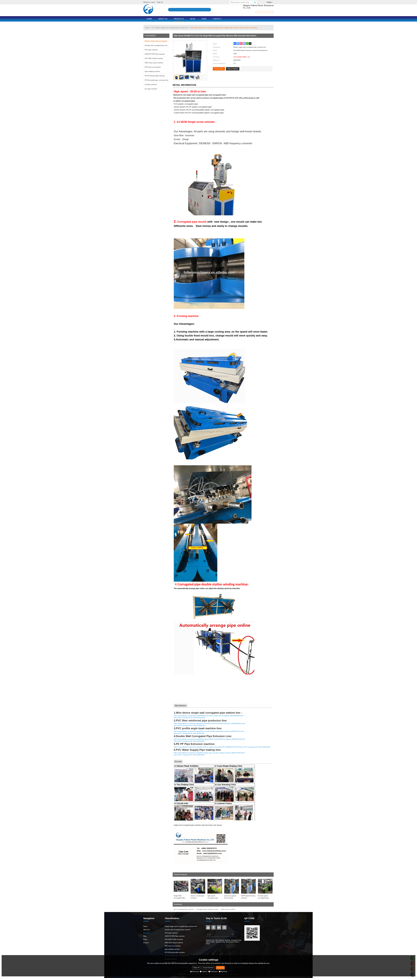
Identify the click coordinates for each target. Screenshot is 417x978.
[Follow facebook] (213, 927)
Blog (192, 19)
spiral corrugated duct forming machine (230, 897)
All (152, 27)
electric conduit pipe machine (197, 897)
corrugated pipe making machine (207, 909)
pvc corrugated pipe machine (184, 909)
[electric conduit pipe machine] (198, 886)
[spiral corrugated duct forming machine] (231, 886)
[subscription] (233, 934)
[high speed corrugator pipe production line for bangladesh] (214, 886)
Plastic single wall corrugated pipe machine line (172, 27)
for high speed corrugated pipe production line (263, 897)
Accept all (220, 967)
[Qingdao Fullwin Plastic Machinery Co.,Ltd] (148, 9)
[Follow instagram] (224, 927)
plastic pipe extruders (228, 909)
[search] (255, 2)
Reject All (196, 967)
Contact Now (218, 69)
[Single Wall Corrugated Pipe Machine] (181, 886)
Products (179, 19)
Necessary (195, 971)
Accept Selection (208, 967)
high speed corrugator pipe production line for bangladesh (213, 897)
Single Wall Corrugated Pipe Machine (179, 897)
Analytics (204, 971)
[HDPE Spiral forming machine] (248, 886)
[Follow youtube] (208, 927)
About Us (162, 19)
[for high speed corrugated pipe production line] (265, 886)
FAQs (204, 19)
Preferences (214, 971)
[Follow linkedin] (219, 927)
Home (149, 19)
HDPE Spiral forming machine (248, 897)
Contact (217, 19)
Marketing (224, 971)
